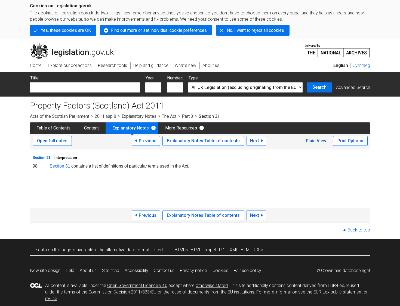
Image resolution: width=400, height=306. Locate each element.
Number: (175, 78)
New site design (45, 270)
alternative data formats (129, 249)
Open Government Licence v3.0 (137, 285)
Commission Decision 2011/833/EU (122, 292)
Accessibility (136, 270)
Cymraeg (361, 65)
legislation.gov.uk (75, 45)
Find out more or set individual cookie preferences (159, 30)
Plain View (316, 140)
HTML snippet (203, 249)
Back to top (358, 230)
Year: (150, 78)
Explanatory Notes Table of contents (203, 140)
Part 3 (187, 116)
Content (91, 128)
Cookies (220, 270)
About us (88, 270)
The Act (169, 116)
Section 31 (41, 158)
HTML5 (181, 249)
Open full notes (52, 140)
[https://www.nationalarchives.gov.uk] (337, 48)
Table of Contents (53, 128)
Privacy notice (193, 270)
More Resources (181, 128)
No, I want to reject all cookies (255, 30)
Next (254, 140)
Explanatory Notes (139, 116)
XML (234, 249)
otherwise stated (212, 285)
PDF (223, 249)
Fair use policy (247, 270)
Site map (110, 270)
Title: (34, 78)
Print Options (350, 140)
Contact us (164, 270)
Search (319, 87)
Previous (147, 140)
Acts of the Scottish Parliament (59, 116)
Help (70, 270)
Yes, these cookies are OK (66, 30)
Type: (194, 78)
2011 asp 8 (105, 116)
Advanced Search (353, 87)
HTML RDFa (252, 249)
